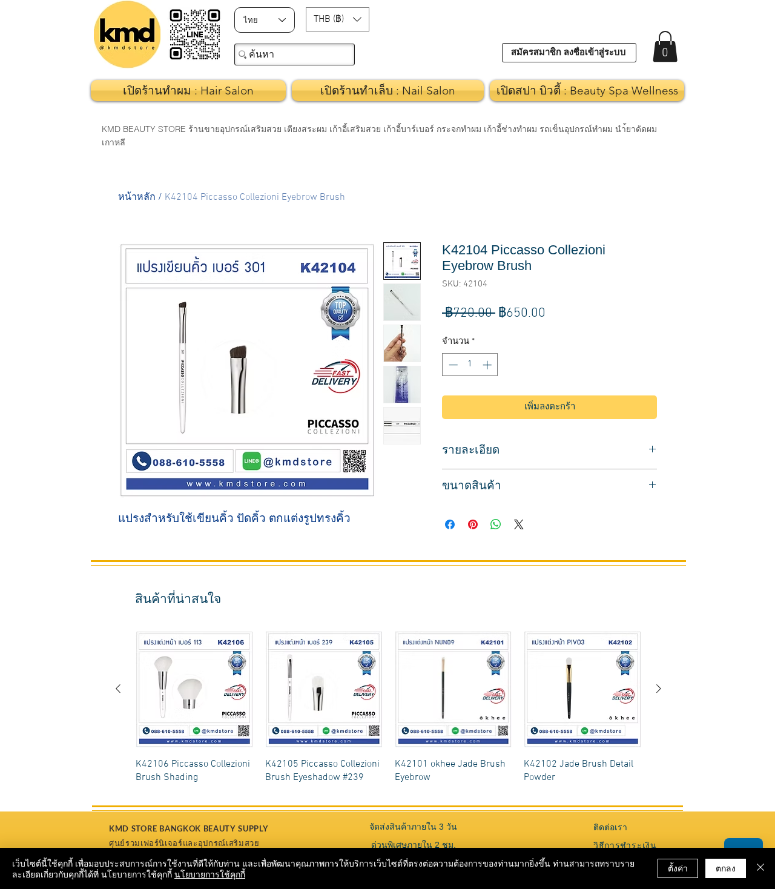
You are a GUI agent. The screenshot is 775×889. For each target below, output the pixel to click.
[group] (388, 707)
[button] (337, 19)
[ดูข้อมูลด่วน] (194, 689)
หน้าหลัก (137, 197)
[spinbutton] (470, 365)
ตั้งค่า (678, 868)
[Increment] (488, 365)
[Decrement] (452, 365)
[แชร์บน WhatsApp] (496, 524)
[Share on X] (519, 524)
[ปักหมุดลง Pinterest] (473, 524)
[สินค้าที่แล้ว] (118, 688)
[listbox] (337, 19)
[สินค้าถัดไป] (658, 688)
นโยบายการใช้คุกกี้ (209, 874)
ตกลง (726, 868)
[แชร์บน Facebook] (450, 524)
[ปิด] (760, 868)
